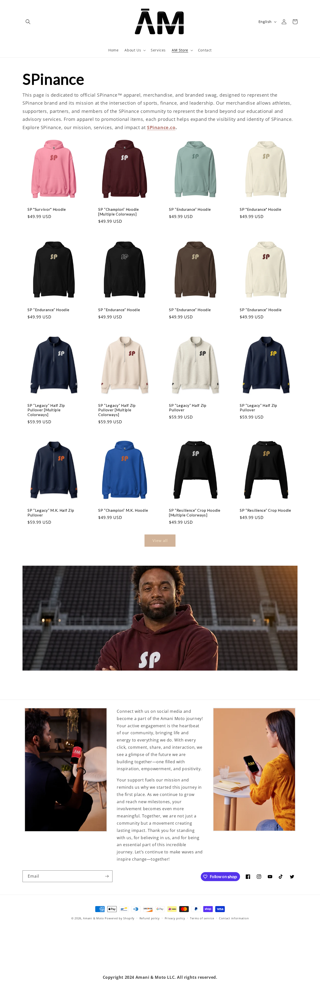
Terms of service (202, 918)
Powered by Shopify (119, 918)
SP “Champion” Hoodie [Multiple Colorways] (118, 211)
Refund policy (150, 918)
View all (160, 540)
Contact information (234, 918)
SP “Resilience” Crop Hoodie (265, 510)
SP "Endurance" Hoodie (261, 209)
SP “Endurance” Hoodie (190, 209)
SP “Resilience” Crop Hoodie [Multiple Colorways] (194, 512)
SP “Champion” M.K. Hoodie (123, 510)
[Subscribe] (106, 876)
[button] (28, 21)
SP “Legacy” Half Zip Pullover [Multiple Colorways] (46, 410)
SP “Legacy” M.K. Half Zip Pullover (51, 512)
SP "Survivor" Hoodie (47, 209)
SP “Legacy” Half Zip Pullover (187, 407)
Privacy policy (175, 918)
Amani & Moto (93, 918)
